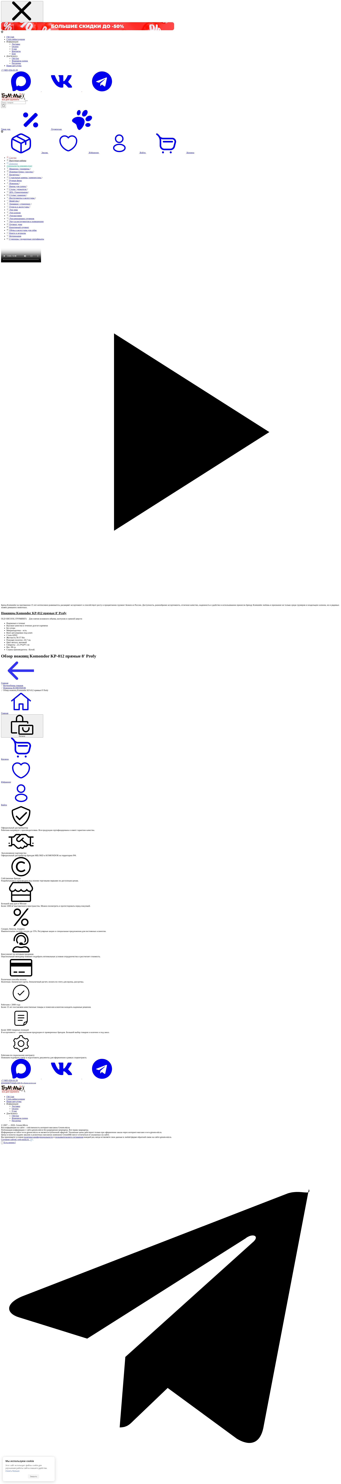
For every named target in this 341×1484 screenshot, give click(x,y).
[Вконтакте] (62, 91)
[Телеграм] (102, 91)
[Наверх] (2, 1142)
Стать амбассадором (15, 39)
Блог (14, 54)
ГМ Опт (15, 58)
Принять (46, 1476)
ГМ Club (10, 37)
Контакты (16, 51)
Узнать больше (12, 1471)
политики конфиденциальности (38, 1137)
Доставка (16, 44)
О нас (14, 49)
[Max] (21, 91)
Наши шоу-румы (13, 65)
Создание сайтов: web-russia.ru (15, 1139)
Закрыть (33, 1476)
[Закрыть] (22, 11)
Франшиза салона (20, 61)
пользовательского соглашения (69, 1137)
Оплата (15, 46)
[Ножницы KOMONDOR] (21, 681)
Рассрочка (16, 63)
